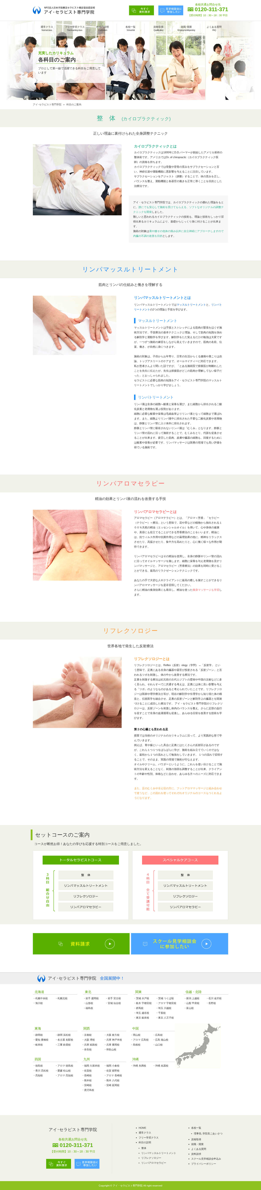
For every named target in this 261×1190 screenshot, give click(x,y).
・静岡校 (38, 1034)
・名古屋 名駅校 (64, 1039)
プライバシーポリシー (203, 1163)
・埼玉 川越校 (163, 1008)
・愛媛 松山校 (63, 1070)
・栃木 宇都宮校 (143, 1003)
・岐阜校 (38, 1044)
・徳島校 (38, 1065)
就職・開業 (197, 1144)
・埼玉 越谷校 (141, 1012)
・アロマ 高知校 (64, 1075)
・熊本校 (87, 1080)
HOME (142, 1127)
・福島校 (88, 1008)
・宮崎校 (87, 1085)
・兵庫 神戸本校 (113, 1039)
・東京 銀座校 (141, 1017)
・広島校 (158, 1034)
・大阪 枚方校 (111, 1034)
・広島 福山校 (160, 1039)
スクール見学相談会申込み (206, 1158)
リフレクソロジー (151, 1157)
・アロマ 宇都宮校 (166, 1003)
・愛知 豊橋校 (40, 1039)
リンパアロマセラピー (153, 1162)
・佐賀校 (87, 1070)
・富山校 (189, 1008)
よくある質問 (214, 28)
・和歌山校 (110, 1049)
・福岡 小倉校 (111, 1065)
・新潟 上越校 (191, 998)
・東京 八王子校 (165, 1017)
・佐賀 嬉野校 (111, 1070)
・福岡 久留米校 (91, 1065)
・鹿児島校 (88, 1090)
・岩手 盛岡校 (91, 998)
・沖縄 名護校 (160, 1065)
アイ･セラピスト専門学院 (47, 104)
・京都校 (87, 1034)
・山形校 (88, 1003)
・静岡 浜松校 (63, 1034)
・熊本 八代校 (111, 1080)
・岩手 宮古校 (113, 998)
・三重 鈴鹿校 (63, 1044)
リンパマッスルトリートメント (158, 1153)
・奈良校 (87, 1049)
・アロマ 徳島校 (64, 1065)
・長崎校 (87, 1075)
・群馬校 (138, 1008)
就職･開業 (186, 28)
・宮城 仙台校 (113, 1003)
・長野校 (211, 1003)
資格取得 (158, 28)
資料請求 (196, 1154)
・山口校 (158, 1044)
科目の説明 (102, 28)
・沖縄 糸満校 (138, 1065)
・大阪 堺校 (88, 1039)
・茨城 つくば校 (165, 998)
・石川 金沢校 (214, 998)
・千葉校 (161, 1012)
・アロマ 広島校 (139, 1039)
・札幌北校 (61, 998)
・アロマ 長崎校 (113, 1075)
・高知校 (38, 1075)
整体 (143, 1148)
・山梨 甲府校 (191, 1003)
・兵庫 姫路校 (89, 1044)
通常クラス (47, 28)
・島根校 (135, 1044)
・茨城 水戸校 (141, 998)
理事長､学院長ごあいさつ (208, 1133)
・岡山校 (135, 1034)
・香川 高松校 (40, 1070)
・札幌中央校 (40, 998)
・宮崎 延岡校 (111, 1085)
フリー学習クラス (75, 28)
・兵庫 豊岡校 (111, 1044)
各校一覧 (130, 28)
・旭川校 (38, 1003)
